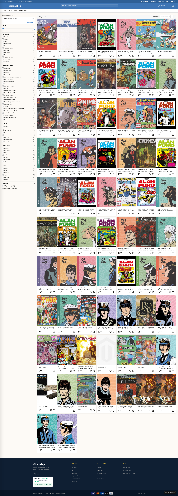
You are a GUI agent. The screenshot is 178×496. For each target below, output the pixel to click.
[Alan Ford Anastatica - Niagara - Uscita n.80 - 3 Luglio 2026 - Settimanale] (86, 192)
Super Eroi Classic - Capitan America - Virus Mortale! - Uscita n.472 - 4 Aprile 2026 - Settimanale (86, 328)
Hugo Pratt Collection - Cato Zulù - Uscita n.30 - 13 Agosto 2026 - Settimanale (166, 91)
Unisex (19, 179)
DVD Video (19, 150)
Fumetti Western (19, 81)
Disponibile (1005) (9, 186)
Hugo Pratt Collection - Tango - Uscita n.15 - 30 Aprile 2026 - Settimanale (106, 288)
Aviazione (19, 68)
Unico (19, 39)
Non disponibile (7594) (10, 188)
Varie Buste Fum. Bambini (19, 111)
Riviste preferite (101, 473)
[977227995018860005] (106, 389)
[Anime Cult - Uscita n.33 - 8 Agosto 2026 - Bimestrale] (86, 113)
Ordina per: (156, 17)
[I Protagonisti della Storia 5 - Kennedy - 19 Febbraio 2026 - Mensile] (126, 389)
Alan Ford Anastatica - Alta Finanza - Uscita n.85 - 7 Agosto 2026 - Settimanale (106, 131)
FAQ (167, 1)
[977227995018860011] (106, 310)
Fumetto (19, 137)
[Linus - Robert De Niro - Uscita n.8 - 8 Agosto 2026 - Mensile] (67, 113)
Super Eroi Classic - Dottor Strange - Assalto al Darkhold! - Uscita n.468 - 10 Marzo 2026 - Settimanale (66, 367)
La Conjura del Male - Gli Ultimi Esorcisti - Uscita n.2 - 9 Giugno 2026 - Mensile (146, 249)
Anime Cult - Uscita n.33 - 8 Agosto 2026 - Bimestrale (85, 131)
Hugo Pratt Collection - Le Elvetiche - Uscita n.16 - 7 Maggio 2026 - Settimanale (85, 288)
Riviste (19, 88)
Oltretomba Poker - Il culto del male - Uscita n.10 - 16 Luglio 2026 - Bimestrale (145, 170)
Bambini (19, 173)
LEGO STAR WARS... (43, 406)
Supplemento (19, 37)
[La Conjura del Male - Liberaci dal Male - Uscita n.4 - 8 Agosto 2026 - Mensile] (47, 113)
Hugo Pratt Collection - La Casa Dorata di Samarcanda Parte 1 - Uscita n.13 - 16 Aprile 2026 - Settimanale (166, 288)
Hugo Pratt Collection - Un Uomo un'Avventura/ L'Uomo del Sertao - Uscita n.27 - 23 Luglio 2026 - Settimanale (86, 170)
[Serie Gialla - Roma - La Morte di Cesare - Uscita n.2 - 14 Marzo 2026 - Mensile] (146, 310)
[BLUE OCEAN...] (47, 350)
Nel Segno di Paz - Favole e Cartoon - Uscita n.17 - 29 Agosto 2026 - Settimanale (45, 52)
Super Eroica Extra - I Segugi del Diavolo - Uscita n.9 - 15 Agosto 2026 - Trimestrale (126, 91)
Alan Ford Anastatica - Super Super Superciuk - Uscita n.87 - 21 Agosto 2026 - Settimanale (46, 91)
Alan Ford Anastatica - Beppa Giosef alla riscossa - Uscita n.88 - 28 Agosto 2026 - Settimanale (106, 52)
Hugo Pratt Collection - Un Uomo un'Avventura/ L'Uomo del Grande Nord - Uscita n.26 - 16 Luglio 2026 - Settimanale (126, 170)
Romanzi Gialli (19, 104)
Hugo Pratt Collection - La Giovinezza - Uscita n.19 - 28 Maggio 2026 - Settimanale (46, 288)
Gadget (19, 155)
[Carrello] (173, 5)
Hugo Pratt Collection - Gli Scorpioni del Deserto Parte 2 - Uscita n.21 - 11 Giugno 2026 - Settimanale (126, 249)
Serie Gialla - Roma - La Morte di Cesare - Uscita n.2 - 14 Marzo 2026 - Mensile (146, 328)
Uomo (19, 168)
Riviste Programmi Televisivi (19, 102)
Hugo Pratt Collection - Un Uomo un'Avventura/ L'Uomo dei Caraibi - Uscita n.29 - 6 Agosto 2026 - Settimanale (126, 131)
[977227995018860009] (126, 310)
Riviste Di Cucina (19, 95)
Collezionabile (19, 139)
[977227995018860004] (47, 429)
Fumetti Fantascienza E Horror (19, 77)
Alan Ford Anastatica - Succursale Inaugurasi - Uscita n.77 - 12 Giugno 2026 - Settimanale (106, 249)
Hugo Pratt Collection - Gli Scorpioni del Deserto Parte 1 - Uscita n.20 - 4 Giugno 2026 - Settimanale (165, 249)
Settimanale (19, 46)
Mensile (19, 50)
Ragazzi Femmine (19, 86)
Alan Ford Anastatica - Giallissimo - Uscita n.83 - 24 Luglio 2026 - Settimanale (65, 170)
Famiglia (19, 177)
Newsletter (100, 479)
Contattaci (161, 1)
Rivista (19, 133)
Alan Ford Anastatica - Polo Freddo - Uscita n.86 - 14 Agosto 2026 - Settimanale (146, 91)
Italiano (19, 126)
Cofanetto (19, 142)
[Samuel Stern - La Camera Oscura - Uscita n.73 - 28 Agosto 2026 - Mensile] (86, 34)
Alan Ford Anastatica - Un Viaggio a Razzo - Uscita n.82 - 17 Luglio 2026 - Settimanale (105, 170)
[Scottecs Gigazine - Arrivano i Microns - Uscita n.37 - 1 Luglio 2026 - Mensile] (126, 192)
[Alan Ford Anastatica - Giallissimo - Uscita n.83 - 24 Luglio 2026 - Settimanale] (67, 153)
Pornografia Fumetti (19, 117)
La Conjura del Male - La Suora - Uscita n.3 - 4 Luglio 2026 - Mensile (66, 210)
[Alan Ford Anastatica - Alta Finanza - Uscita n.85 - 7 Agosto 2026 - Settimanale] (106, 113)
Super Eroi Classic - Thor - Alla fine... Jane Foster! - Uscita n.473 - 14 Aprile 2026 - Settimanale (47, 328)
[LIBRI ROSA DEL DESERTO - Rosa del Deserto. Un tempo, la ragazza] (146, 389)
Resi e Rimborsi (76, 479)
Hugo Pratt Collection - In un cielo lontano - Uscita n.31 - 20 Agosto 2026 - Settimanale (66, 91)
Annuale (19, 61)
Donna (19, 170)
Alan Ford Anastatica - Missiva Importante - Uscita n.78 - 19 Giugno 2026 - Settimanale (66, 249)
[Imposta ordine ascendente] (171, 16)
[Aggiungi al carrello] (54, 55)
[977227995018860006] (67, 389)
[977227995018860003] (67, 429)
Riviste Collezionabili (19, 90)
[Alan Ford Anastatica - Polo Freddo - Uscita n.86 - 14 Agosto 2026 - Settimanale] (146, 74)
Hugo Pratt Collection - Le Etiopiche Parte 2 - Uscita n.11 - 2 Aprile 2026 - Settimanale (106, 328)
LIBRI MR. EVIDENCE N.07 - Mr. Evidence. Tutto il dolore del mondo (86, 367)
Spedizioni (153, 1)
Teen (19, 175)
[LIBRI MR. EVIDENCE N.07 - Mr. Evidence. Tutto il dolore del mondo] (86, 350)
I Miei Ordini (100, 470)
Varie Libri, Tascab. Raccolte (19, 113)
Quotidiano (19, 43)
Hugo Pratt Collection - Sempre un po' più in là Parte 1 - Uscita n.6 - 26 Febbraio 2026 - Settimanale (66, 407)
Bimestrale (19, 52)
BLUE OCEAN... (42, 367)
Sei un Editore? (144, 1)
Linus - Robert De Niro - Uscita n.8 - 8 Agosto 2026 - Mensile (66, 131)
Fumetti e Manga (12, 10)
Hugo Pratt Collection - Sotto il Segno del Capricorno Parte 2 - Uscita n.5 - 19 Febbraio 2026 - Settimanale (106, 407)
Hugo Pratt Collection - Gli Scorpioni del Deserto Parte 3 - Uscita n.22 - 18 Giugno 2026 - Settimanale (86, 249)
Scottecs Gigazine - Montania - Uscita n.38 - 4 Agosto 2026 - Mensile (145, 131)
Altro (19, 162)
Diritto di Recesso (128, 476)
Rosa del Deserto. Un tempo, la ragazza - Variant (165, 407)
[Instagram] (38, 473)
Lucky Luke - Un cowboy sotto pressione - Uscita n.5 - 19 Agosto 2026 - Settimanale (85, 91)
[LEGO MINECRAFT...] (86, 389)
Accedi (172, 1)
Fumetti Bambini (19, 75)
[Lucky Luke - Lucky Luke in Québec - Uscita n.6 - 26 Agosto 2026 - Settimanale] (146, 34)
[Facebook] (34, 473)
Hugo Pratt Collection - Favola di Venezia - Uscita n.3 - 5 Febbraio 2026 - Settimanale (66, 446)
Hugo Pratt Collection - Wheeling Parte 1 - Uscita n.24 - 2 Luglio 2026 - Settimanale (106, 210)
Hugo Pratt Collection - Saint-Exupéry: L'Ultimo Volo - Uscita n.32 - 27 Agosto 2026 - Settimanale (125, 52)
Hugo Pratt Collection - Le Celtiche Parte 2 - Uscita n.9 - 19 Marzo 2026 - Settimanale (126, 328)
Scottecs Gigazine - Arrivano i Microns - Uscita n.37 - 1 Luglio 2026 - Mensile (126, 210)
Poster (19, 157)
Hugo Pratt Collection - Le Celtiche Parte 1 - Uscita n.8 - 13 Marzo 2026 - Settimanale (166, 328)
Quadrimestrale (19, 57)
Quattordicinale (19, 48)
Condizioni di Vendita (129, 473)
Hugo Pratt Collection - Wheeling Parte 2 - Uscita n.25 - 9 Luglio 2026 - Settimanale (47, 210)
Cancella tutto (30, 22)
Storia (19, 106)
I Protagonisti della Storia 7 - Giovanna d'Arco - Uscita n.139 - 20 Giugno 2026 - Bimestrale (47, 249)
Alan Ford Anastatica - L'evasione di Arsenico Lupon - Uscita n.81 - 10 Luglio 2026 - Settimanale (165, 170)
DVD (19, 135)
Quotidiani (19, 84)
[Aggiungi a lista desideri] (51, 55)
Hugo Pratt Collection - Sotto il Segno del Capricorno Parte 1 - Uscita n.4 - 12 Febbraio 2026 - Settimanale (46, 446)
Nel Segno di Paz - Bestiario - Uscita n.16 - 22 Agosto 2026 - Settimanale (165, 52)
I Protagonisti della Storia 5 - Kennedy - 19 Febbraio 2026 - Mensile (125, 407)
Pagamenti (75, 476)
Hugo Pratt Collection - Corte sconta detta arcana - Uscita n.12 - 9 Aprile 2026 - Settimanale (65, 328)
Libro (19, 153)
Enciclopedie (19, 70)
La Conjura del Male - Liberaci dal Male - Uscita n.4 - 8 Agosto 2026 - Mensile (47, 131)
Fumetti (19, 72)
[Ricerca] (116, 5)
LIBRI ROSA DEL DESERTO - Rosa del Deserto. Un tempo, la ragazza (146, 407)
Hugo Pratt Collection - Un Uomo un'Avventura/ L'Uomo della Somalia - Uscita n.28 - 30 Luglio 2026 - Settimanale (47, 170)
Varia (19, 41)
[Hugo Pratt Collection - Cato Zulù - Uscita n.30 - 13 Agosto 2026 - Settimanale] (166, 74)
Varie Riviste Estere (19, 115)
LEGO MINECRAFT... (83, 406)
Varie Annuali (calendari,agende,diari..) (19, 108)
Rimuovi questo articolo (33, 19)
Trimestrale (19, 55)
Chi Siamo (74, 468)
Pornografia (19, 120)
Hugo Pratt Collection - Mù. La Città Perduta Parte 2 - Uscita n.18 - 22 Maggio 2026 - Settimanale (66, 288)
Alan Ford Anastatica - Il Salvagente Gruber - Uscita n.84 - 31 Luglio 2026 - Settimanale (166, 131)
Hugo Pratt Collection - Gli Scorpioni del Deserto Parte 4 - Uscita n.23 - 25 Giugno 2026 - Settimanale (165, 210)
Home (4, 10)
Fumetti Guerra (19, 79)
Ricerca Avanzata (102, 476)
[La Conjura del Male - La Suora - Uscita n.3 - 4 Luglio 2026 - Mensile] (67, 192)
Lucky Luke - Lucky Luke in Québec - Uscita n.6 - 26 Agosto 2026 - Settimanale (146, 52)
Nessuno (19, 148)
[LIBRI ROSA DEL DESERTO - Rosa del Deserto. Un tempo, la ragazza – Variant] (166, 389)
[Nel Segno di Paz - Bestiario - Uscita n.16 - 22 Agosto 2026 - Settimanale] (166, 34)
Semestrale (19, 59)
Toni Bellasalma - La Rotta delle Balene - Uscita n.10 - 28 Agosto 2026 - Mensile (66, 52)
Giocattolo (19, 159)
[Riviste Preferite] (168, 5)
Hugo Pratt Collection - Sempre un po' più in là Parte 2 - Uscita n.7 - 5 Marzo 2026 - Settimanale (166, 367)
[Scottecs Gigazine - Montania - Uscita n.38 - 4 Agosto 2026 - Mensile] (146, 113)
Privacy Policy (127, 468)
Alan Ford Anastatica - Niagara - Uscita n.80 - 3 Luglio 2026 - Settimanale (86, 210)
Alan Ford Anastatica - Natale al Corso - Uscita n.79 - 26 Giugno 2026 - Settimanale (146, 210)
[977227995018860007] (166, 350)
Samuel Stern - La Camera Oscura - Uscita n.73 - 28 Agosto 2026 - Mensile (86, 52)
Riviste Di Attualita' (19, 93)
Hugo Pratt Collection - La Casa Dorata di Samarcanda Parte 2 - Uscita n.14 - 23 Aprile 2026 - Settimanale (146, 288)
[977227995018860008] (166, 310)
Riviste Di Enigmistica (19, 97)
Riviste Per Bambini (19, 99)
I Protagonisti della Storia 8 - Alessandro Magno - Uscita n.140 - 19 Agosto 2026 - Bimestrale (105, 91)
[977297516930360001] (47, 389)
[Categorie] (4, 5)
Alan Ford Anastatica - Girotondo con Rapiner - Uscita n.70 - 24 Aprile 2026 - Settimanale (126, 288)
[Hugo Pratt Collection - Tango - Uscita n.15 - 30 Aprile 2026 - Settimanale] (106, 271)
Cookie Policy (127, 470)
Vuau (144, 493)
